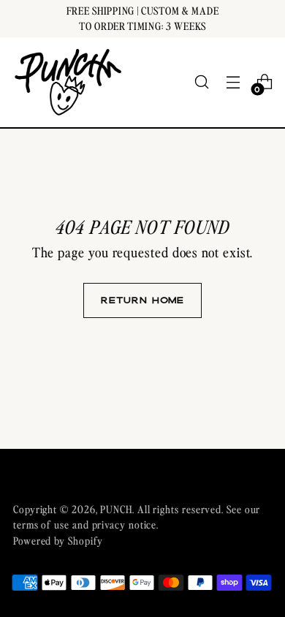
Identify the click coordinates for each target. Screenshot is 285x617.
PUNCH (116, 508)
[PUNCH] (68, 82)
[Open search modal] (201, 82)
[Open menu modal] (233, 82)
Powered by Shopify (57, 540)
